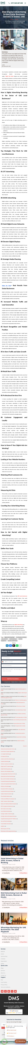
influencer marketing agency (20, 700)
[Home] (3, 3)
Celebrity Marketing (5, 761)
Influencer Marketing (6, 786)
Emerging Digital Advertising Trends (9, 773)
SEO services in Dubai (20, 706)
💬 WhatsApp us (10, 1036)
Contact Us (3, 975)
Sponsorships (4, 956)
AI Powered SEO (5, 756)
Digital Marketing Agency (6, 769)
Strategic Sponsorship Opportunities (8, 816)
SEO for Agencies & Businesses (8, 806)
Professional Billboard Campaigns (8, 798)
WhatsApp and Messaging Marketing (9, 831)
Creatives (3, 958)
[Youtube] (15, 991)
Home (11, 19)
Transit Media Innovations (7, 823)
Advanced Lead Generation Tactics (8, 749)
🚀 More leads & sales (11, 1030)
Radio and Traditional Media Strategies (9, 803)
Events (2, 953)
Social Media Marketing (6, 811)
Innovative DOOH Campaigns (7, 788)
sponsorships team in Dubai (19, 723)
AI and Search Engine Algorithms (8, 751)
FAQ (2, 979)
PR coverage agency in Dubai (21, 717)
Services (3, 970)
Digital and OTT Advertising (7, 766)
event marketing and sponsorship (19, 719)
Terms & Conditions (5, 987)
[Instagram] (5, 991)
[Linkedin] (7, 645)
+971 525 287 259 (16, 3)
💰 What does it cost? (11, 1033)
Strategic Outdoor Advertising (7, 813)
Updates (3, 826)
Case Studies (4, 982)
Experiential (4, 961)
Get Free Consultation (14, 679)
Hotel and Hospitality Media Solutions (9, 783)
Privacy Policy (4, 984)
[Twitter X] (12, 991)
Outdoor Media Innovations (7, 793)
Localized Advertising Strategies (8, 791)
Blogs (16, 19)
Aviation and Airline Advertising (8, 759)
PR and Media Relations (6, 796)
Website (3, 951)
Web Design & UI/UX (5, 828)
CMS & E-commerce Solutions (7, 764)
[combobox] (4, 661)
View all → (25, 746)
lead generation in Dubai (20, 725)
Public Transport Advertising (7, 801)
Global (2, 963)
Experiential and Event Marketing (8, 776)
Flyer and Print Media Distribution (8, 778)
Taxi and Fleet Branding (6, 821)
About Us (3, 972)
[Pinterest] (8, 991)
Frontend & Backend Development (8, 781)
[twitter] (13, 645)
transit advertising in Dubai (20, 710)
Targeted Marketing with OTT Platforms (9, 818)
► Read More (23, 873)
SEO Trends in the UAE (6, 808)
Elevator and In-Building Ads (7, 771)
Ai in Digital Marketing (6, 754)
